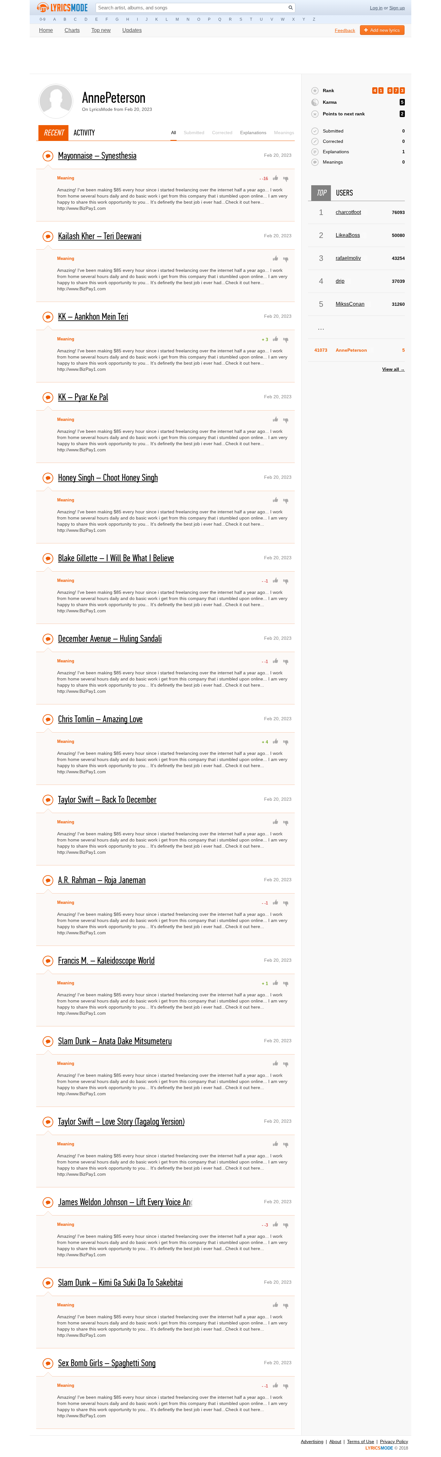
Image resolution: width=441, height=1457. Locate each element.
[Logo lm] (62, 7)
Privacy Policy (394, 1441)
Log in (376, 7)
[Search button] (290, 7)
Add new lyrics (385, 30)
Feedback (345, 30)
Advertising (312, 1441)
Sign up (397, 7)
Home (46, 30)
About (335, 1441)
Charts (72, 30)
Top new (101, 30)
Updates (132, 30)
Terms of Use (360, 1441)
